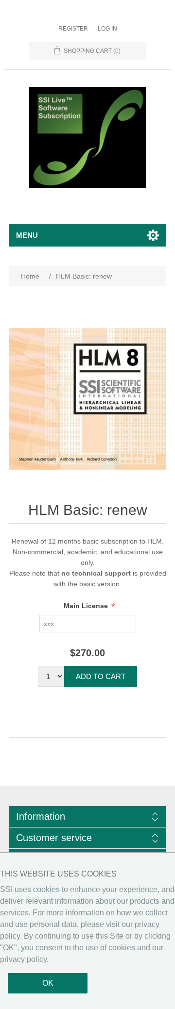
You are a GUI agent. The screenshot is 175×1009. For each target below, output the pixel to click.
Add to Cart (100, 676)
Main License (87, 606)
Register (73, 28)
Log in (107, 28)
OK (47, 983)
